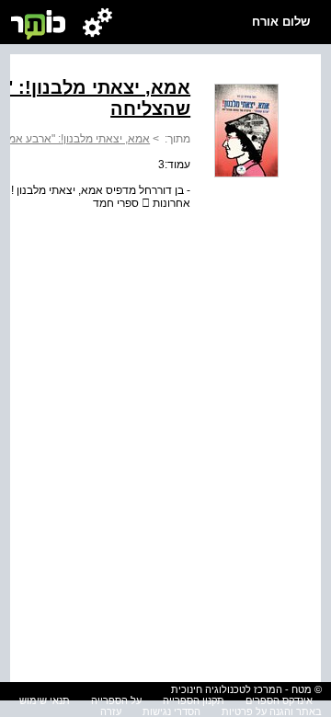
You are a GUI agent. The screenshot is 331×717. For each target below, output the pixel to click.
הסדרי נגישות (171, 711)
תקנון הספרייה (193, 700)
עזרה (110, 711)
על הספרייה (116, 700)
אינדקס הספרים (279, 700)
